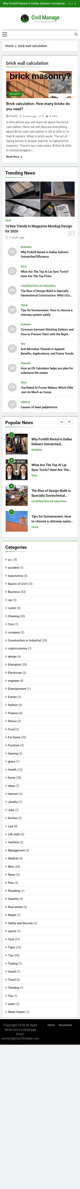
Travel (12, 980)
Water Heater (16, 1012)
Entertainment (17, 689)
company (14, 632)
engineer (13, 681)
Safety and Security (20, 923)
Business (26, 247)
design (12, 656)
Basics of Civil (17, 584)
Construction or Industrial (38, 286)
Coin (11, 624)
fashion (26, 324)
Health (12, 769)
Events (12, 697)
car (10, 600)
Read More (12, 157)
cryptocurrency (17, 648)
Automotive (15, 576)
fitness (12, 721)
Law (10, 826)
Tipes (11, 947)
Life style (14, 834)
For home (14, 737)
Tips (23, 344)
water (11, 1004)
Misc (11, 866)
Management (16, 850)
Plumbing (14, 891)
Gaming (13, 753)
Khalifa (14, 116)
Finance (25, 363)
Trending (13, 988)
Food (11, 729)
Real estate (15, 907)
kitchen (12, 818)
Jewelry (13, 802)
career (12, 608)
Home (51, 1025)
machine (13, 842)
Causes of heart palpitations (39, 407)
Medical (25, 402)
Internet (13, 794)
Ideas (11, 786)
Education (14, 664)
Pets (11, 883)
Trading (12, 963)
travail (12, 971)
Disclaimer (65, 1025)
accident (13, 567)
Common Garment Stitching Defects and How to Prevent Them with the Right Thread (47, 334)
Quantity (15, 94)
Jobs (11, 810)
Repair (12, 915)
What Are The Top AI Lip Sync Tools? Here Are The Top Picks (50, 470)
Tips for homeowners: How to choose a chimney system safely (52, 521)
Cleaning (13, 616)
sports (12, 931)
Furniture (13, 745)
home (24, 305)
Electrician (15, 673)
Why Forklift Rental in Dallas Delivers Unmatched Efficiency (34, 3)
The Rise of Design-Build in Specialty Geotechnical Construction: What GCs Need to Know (45, 295)
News (11, 874)
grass (11, 761)
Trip (10, 996)
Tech (8, 220)
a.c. (10, 559)
